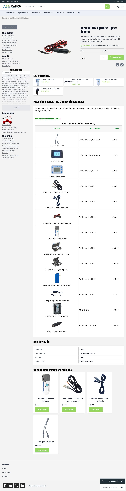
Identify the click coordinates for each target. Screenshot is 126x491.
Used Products (7, 50)
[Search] (107, 6)
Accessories (6, 47)
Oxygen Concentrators (9, 40)
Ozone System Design (9, 127)
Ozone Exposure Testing (10, 148)
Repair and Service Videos (10, 155)
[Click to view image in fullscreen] (54, 47)
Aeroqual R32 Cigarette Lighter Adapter (18, 18)
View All (16, 107)
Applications (22, 13)
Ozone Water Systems (9, 42)
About (4, 468)
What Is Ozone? (7, 59)
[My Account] (118, 6)
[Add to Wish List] (117, 64)
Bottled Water (13, 85)
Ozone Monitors (7, 38)
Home (4, 18)
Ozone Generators (8, 35)
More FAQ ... (6, 66)
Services (47, 13)
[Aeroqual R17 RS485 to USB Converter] (73, 384)
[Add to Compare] (122, 64)
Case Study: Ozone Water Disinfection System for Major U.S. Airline (15, 97)
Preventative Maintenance (10, 143)
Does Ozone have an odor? (11, 63)
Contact (5, 476)
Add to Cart (45, 82)
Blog (79, 13)
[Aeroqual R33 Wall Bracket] (46, 384)
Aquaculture (21, 79)
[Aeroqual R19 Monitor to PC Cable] (100, 384)
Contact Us (70, 13)
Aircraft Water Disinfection (10, 76)
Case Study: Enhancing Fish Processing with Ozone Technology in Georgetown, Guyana (15, 93)
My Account (6, 472)
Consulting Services (8, 150)
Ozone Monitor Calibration (10, 145)
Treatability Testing (8, 157)
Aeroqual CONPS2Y (46, 442)
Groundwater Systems (9, 45)
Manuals (5, 153)
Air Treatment (14, 78)
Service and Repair (8, 141)
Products (35, 13)
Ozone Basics (6, 125)
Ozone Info (9, 13)
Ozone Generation (8, 129)
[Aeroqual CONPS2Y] (46, 427)
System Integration (8, 138)
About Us (58, 13)
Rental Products (7, 52)
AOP (21, 76)
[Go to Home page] (11, 7)
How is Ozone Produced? (10, 61)
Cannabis (22, 85)
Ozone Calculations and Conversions (14, 132)
